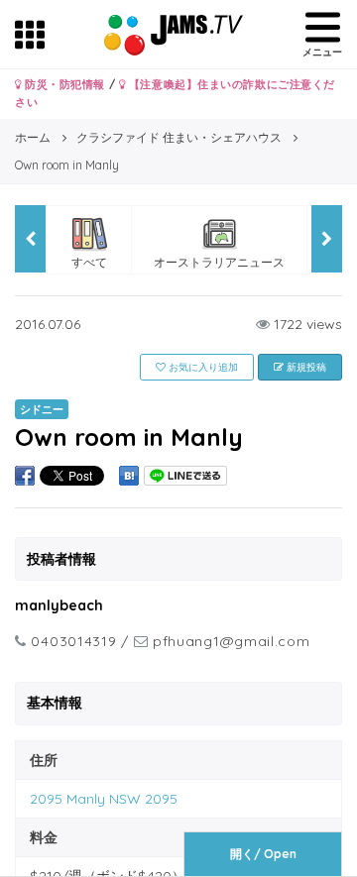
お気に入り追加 (202, 367)
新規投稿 (305, 367)
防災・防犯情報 (63, 84)
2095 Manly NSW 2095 (104, 799)
